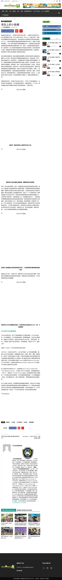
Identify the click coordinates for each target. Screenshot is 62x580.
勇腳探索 (8, 422)
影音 (18, 11)
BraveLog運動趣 (45, 11)
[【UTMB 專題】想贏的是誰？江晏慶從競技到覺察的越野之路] (44, 58)
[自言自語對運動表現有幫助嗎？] (34, 531)
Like (59, 26)
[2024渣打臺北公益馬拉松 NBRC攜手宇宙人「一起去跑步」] (21, 531)
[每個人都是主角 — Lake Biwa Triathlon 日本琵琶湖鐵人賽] (7, 531)
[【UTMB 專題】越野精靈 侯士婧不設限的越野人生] (44, 73)
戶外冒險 (13, 422)
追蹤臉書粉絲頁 (28, 11)
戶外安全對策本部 (8, 21)
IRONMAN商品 (36, 11)
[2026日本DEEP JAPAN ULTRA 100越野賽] (7, 518)
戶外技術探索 (19, 422)
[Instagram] (57, 1)
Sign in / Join (15, 1)
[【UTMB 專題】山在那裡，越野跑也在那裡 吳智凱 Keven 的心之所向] (44, 66)
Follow (58, 29)
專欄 (3, 11)
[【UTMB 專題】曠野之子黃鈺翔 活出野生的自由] (44, 44)
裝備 (22, 11)
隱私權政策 (19, 570)
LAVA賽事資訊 (5, 15)
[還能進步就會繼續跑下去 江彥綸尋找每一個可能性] (34, 518)
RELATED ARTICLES (8, 510)
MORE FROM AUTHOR (24, 510)
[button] (59, 13)
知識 (6, 11)
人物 (10, 11)
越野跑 (14, 11)
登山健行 (25, 422)
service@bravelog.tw (28, 567)
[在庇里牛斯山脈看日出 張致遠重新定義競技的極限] (21, 518)
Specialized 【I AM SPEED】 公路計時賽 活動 (31, 437)
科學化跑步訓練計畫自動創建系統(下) (10, 437)
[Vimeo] (59, 1)
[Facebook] (54, 1)
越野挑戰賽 (31, 422)
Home (2, 19)
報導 (2, 521)
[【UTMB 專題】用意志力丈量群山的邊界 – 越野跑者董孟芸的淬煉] (44, 51)
